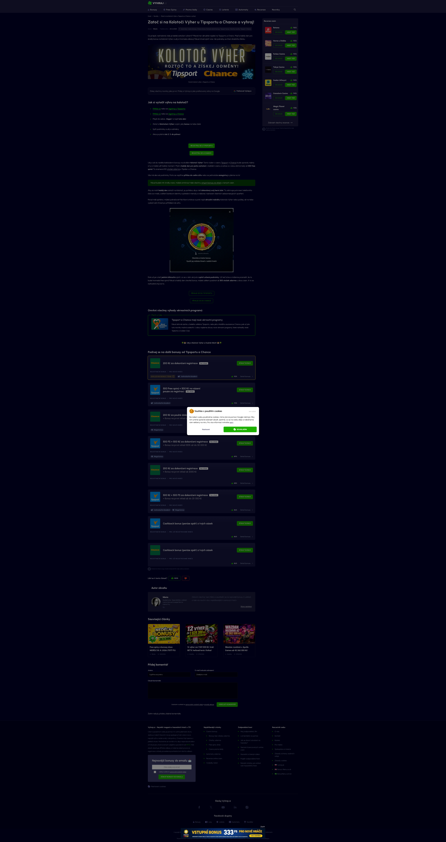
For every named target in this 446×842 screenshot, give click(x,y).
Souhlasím (242, 429)
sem (231, 422)
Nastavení (206, 429)
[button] (252, 411)
